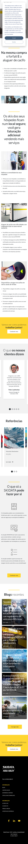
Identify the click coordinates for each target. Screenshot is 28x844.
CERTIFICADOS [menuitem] (6, 790)
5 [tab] (19, 409)
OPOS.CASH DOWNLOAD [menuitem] (8, 795)
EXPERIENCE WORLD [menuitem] (7, 792)
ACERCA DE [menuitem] (5, 803)
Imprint (15, 834)
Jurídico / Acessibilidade (18, 832)
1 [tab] (10, 408)
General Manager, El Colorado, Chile (14, 392)
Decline (14, 42)
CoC (12, 834)
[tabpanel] (14, 382)
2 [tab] (12, 409)
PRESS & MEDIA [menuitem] (6, 808)
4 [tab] (16, 409)
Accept (14, 38)
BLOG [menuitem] (3, 787)
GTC (11, 832)
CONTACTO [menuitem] (5, 806)
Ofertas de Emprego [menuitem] (8, 811)
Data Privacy (6, 832)
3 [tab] (14, 409)
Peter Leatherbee (14, 390)
